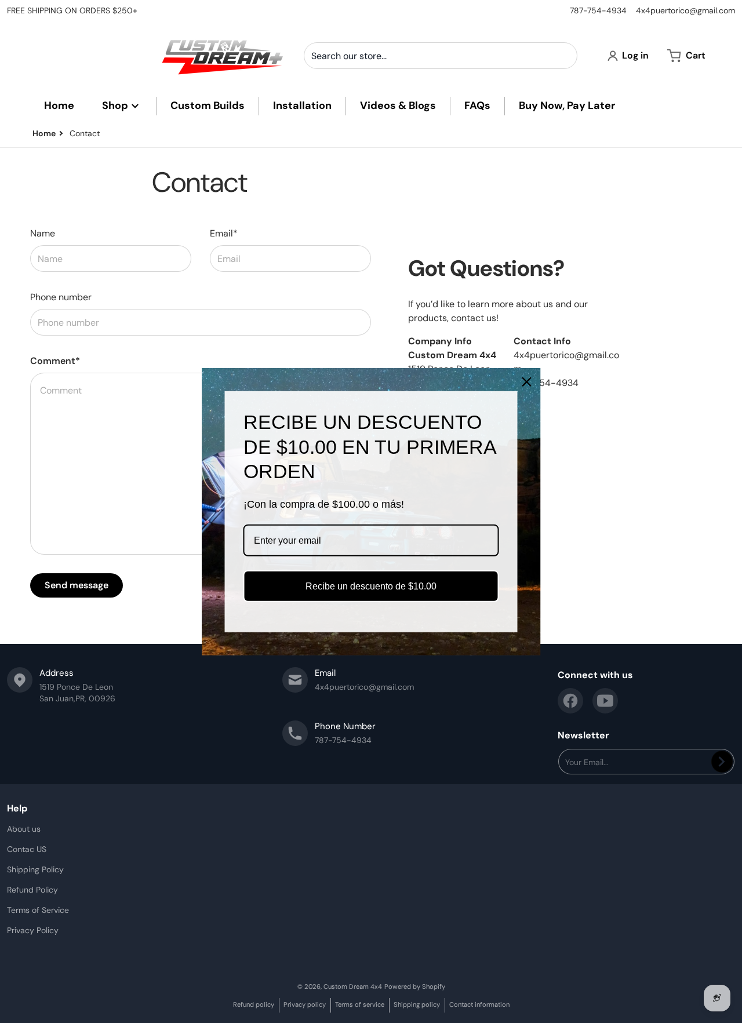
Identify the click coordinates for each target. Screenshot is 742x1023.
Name (42, 233)
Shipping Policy (35, 869)
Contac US (26, 849)
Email (224, 233)
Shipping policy (417, 1004)
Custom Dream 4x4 (352, 986)
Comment (55, 361)
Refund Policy (32, 889)
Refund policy (253, 1004)
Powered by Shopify (414, 986)
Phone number (61, 297)
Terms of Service (38, 910)
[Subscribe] (722, 762)
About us (24, 829)
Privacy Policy (33, 930)
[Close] (527, 381)
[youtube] (605, 700)
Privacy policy (304, 1004)
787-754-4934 (598, 10)
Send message (76, 585)
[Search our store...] (564, 56)
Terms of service (359, 1004)
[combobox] (440, 55)
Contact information (479, 1004)
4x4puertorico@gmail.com (685, 10)
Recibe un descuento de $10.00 (371, 586)
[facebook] (570, 700)
